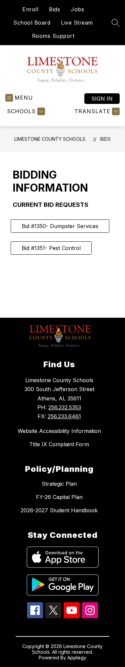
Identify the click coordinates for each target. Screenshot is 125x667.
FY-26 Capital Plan (59, 497)
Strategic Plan (59, 483)
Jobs (77, 9)
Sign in (102, 98)
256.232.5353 (64, 407)
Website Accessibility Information (59, 431)
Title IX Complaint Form (59, 444)
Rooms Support (53, 36)
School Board (31, 22)
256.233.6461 (64, 416)
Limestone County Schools (49, 139)
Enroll (30, 9)
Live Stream (77, 22)
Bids (54, 9)
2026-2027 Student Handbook (59, 510)
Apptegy (76, 657)
